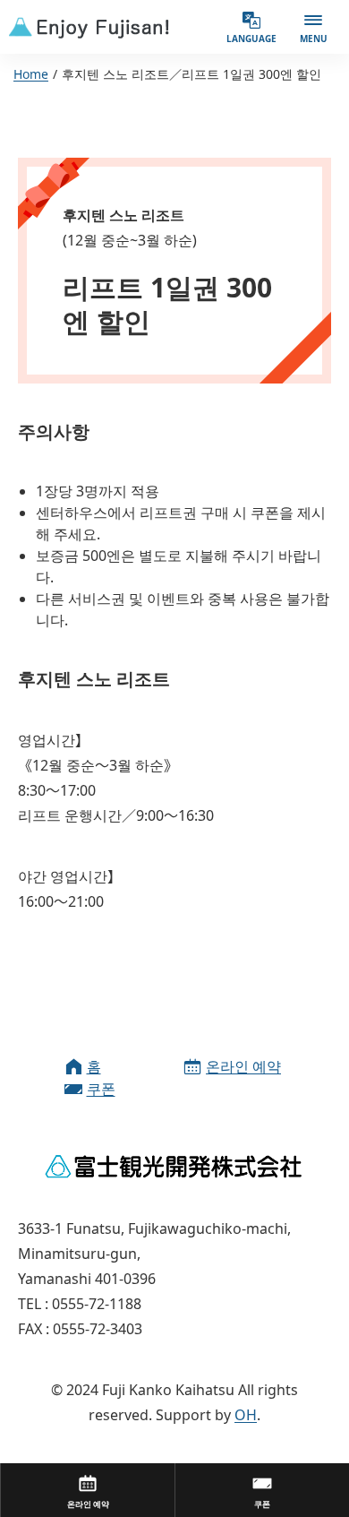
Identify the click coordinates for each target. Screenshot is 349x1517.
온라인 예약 (243, 1066)
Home (30, 73)
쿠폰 (101, 1089)
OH (245, 1415)
